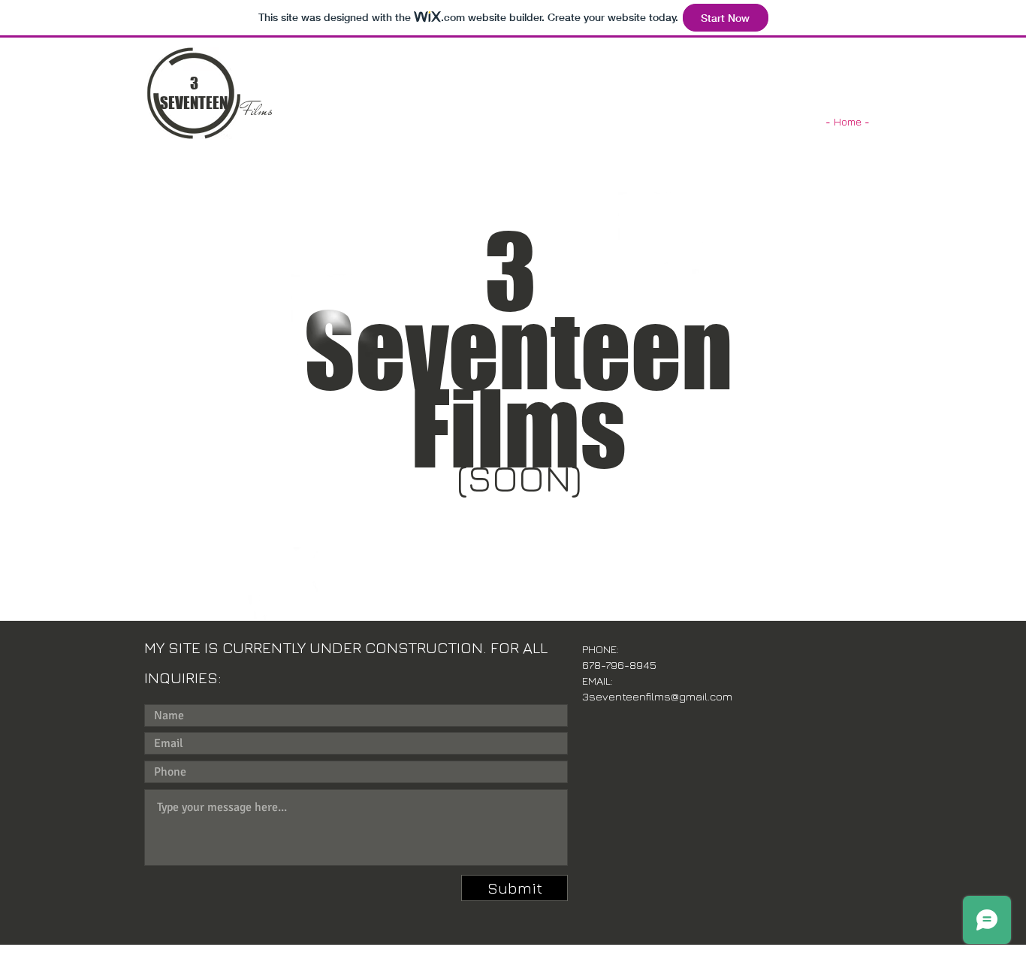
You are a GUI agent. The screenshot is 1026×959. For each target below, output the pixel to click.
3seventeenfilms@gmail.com (657, 696)
